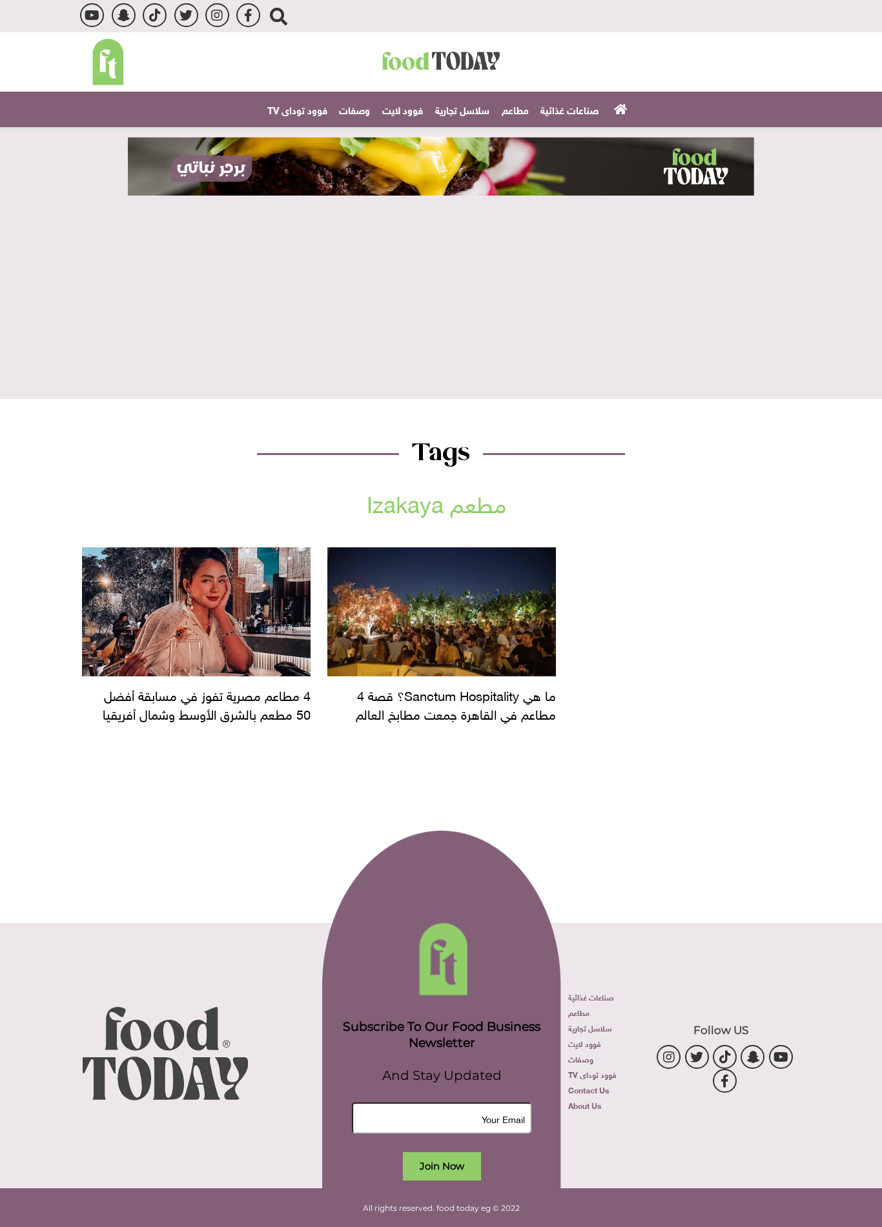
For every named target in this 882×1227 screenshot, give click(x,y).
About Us (584, 1105)
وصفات (354, 109)
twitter (186, 15)
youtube (92, 15)
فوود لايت (402, 109)
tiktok (155, 15)
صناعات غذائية (569, 109)
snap (124, 15)
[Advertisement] (441, 292)
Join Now (442, 1166)
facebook (248, 15)
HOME (619, 108)
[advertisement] (441, 166)
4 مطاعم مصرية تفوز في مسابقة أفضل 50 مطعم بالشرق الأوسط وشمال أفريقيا (207, 703)
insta (217, 15)
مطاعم (515, 109)
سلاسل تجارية (462, 109)
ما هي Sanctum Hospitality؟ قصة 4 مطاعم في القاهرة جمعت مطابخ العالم (456, 703)
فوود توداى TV (297, 109)
